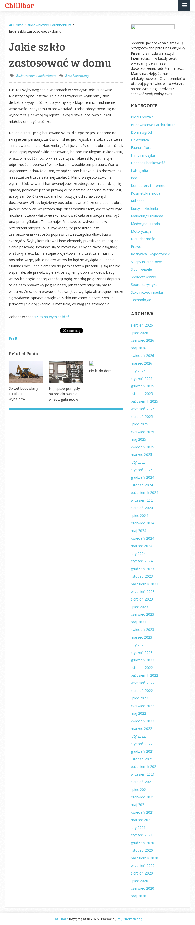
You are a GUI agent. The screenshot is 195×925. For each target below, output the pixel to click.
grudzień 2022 (142, 660)
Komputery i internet (148, 185)
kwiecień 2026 (142, 355)
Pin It (13, 338)
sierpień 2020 (142, 873)
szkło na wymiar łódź (51, 316)
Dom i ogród (141, 132)
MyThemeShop (130, 918)
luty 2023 (138, 644)
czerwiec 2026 (142, 340)
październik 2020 (144, 857)
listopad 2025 (142, 393)
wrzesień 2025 (143, 408)
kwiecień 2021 (142, 812)
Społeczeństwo (143, 277)
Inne (134, 178)
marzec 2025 (141, 454)
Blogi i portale (142, 117)
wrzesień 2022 (143, 682)
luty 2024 (138, 553)
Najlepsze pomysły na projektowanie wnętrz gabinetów (64, 394)
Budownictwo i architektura (36, 75)
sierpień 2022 (142, 690)
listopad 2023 (142, 576)
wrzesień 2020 (143, 865)
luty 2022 (138, 736)
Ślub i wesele (141, 269)
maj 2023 (138, 622)
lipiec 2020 (139, 880)
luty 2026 (138, 370)
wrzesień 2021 (143, 774)
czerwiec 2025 (142, 431)
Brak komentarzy (77, 75)
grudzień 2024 (142, 477)
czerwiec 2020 (142, 888)
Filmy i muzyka (143, 155)
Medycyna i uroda (145, 223)
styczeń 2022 (142, 743)
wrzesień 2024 (143, 500)
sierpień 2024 (142, 507)
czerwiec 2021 (142, 797)
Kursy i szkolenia (144, 208)
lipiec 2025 (139, 424)
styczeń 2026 (142, 378)
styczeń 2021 (142, 835)
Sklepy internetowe (146, 261)
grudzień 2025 (142, 386)
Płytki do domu (101, 370)
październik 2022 (144, 675)
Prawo (136, 246)
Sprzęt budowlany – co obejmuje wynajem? (25, 393)
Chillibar (19, 5)
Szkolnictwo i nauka (147, 292)
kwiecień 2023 (142, 629)
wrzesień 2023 (143, 591)
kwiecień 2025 (142, 446)
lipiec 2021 (139, 789)
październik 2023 (144, 583)
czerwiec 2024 (142, 523)
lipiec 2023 (139, 606)
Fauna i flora (141, 147)
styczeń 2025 (142, 469)
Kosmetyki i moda (145, 193)
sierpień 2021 (142, 781)
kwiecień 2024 (142, 538)
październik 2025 (144, 401)
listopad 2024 (142, 485)
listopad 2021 (142, 759)
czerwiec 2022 (142, 705)
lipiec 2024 (139, 515)
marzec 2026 (141, 363)
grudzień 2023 (142, 568)
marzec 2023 (141, 637)
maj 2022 (138, 713)
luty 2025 (138, 462)
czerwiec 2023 (142, 614)
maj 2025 (138, 439)
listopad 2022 (142, 667)
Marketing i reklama (147, 216)
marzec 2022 (141, 728)
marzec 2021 (141, 819)
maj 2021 (138, 804)
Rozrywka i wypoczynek (150, 254)
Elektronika (140, 140)
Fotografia (139, 170)
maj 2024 (138, 530)
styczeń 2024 (142, 561)
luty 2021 (138, 827)
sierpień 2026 (142, 325)
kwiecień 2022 (142, 720)
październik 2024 (144, 492)
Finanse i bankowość (148, 162)
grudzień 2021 (142, 751)
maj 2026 (138, 348)
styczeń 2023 (142, 652)
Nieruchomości (143, 238)
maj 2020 (138, 896)
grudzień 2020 (142, 842)
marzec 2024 (141, 545)
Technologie (141, 299)
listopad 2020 (142, 850)
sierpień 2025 (142, 416)
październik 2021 (144, 766)
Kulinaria (138, 200)
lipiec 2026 (139, 332)
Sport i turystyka (144, 284)
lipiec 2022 (139, 698)
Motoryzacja (141, 231)
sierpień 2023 (142, 599)
